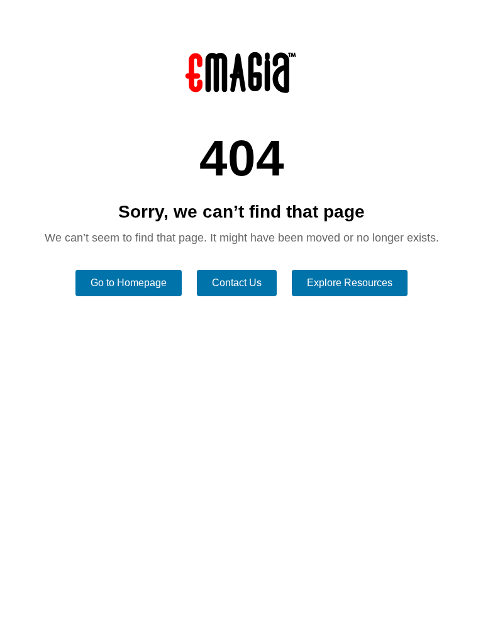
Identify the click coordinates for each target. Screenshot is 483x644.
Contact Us (237, 282)
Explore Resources (349, 282)
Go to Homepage (129, 282)
